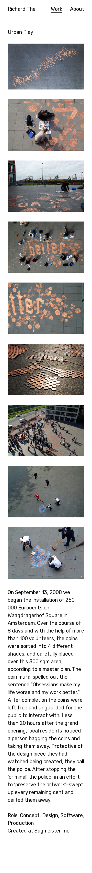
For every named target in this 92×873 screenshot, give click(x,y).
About (77, 9)
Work (56, 9)
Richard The (22, 9)
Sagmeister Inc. (52, 831)
